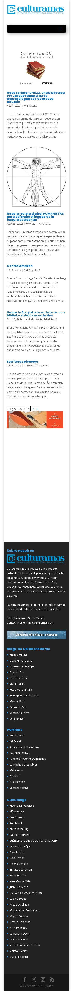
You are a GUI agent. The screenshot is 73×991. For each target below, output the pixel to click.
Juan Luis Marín (19, 887)
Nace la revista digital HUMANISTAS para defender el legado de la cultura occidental (35, 217)
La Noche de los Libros (24, 764)
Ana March (16, 823)
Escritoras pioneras (22, 361)
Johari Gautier (18, 875)
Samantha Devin (20, 713)
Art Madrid (16, 741)
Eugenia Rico (17, 672)
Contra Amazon (20, 266)
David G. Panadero (21, 660)
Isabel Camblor (19, 678)
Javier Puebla (17, 684)
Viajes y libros (32, 270)
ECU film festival (19, 753)
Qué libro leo (17, 782)
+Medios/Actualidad (38, 223)
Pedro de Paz (18, 707)
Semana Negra (19, 787)
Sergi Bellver (17, 718)
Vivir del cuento (19, 957)
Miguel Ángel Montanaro (24, 910)
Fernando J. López (20, 846)
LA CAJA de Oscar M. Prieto (26, 893)
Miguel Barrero (19, 916)
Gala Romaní (17, 858)
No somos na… (19, 927)
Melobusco (16, 770)
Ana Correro (17, 817)
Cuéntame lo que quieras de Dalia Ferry (33, 840)
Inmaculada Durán (21, 869)
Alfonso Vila (17, 811)
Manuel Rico (17, 701)
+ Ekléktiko (30, 105)
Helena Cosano (19, 864)
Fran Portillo (17, 852)
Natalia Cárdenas (20, 922)
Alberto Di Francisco (22, 805)
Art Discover (17, 735)
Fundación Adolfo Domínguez (28, 758)
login (49, 986)
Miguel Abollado (19, 904)
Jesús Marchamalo (21, 689)
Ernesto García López (23, 666)
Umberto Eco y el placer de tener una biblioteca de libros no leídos (36, 314)
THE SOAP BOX (19, 939)
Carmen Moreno (20, 834)
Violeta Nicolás (19, 951)
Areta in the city (19, 829)
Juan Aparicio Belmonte (24, 695)
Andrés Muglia (18, 654)
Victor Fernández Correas (25, 945)
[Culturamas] (36, 564)
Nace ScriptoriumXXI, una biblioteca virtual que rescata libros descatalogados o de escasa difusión (36, 97)
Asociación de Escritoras (24, 747)
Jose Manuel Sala (20, 881)
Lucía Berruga (18, 898)
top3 (54, 319)
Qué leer (15, 776)
